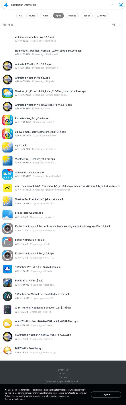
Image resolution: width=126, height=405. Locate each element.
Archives (101, 15)
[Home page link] (6, 5)
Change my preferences (15, 399)
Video (46, 15)
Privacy (63, 373)
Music (32, 15)
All (20, 15)
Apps (58, 15)
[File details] (63, 39)
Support (63, 377)
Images (72, 15)
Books (86, 15)
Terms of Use (63, 370)
